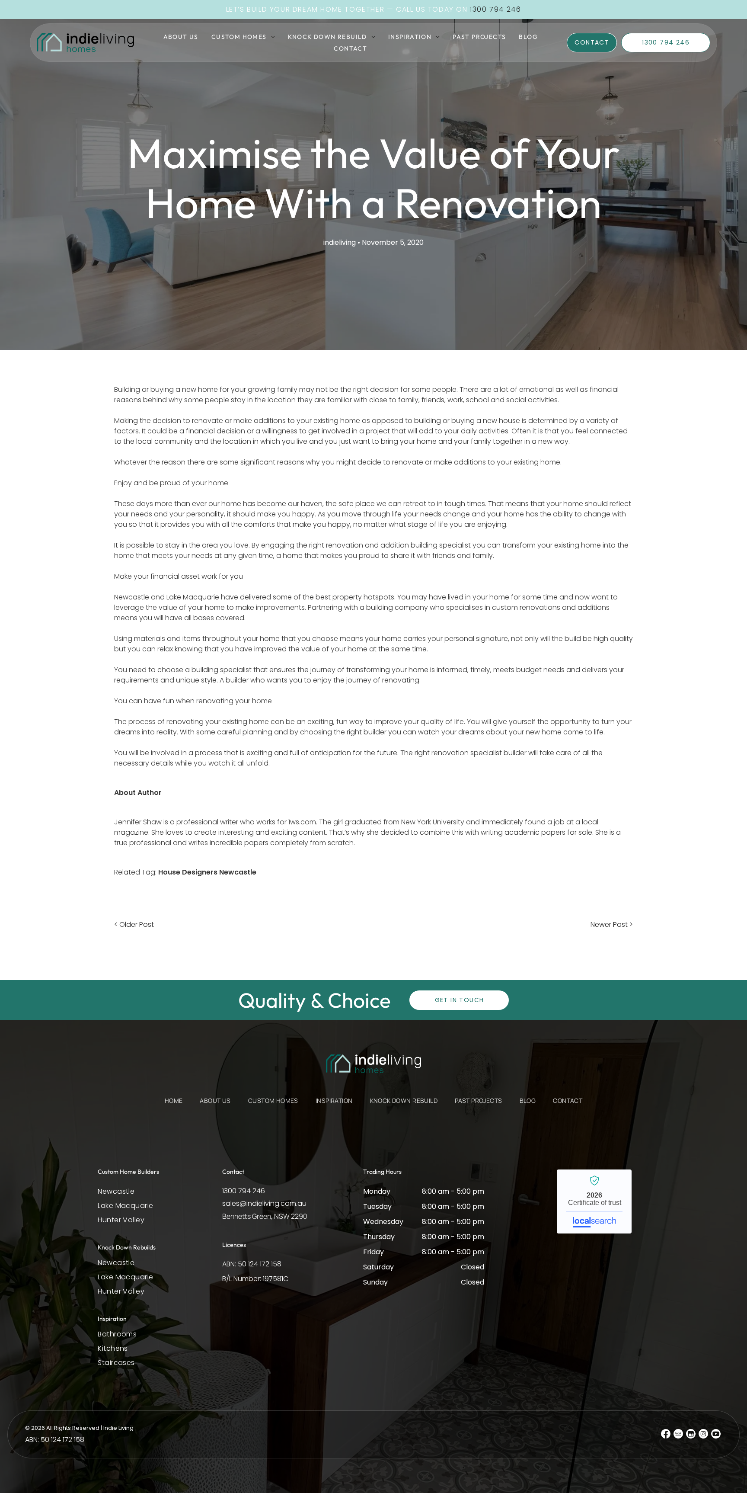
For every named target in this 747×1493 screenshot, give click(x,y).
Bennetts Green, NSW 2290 (264, 1216)
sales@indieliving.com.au (264, 1203)
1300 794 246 (243, 1191)
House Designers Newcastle (207, 872)
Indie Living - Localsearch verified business (594, 1201)
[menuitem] (181, 37)
